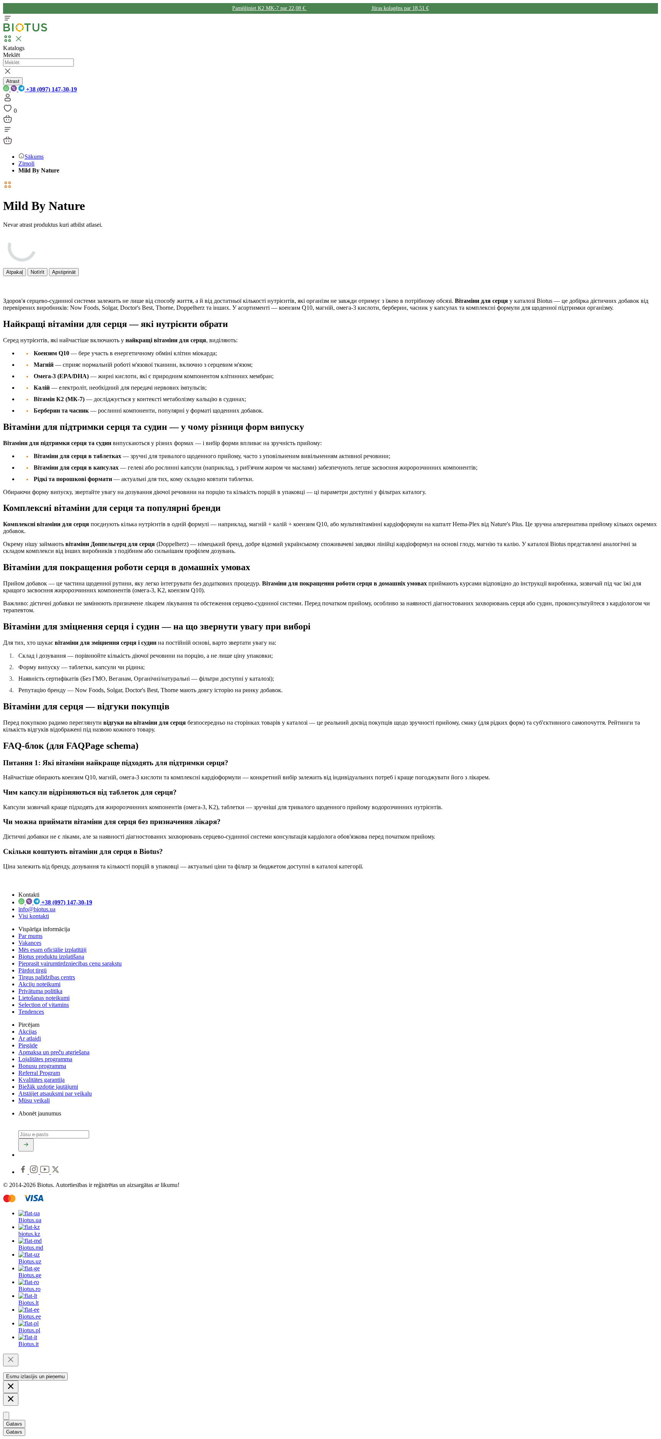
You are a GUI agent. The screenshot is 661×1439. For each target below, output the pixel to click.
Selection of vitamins (43, 1005)
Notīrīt (37, 272)
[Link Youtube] (45, 1172)
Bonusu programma (42, 1066)
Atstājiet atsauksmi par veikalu (55, 1093)
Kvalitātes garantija (41, 1079)
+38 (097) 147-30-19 (50, 89)
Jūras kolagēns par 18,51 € (400, 8)
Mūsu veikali (34, 1100)
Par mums (30, 936)
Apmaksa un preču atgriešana (54, 1052)
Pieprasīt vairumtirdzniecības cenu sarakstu (70, 963)
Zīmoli (26, 163)
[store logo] (25, 30)
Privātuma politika (40, 991)
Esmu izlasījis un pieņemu (35, 1376)
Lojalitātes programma (45, 1059)
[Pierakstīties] (26, 1144)
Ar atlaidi (29, 1038)
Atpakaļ (14, 272)
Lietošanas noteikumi (44, 998)
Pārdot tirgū (32, 970)
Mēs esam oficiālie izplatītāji (52, 949)
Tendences (31, 1011)
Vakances (29, 943)
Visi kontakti (33, 916)
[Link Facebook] (23, 1172)
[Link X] (55, 1172)
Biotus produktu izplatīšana (51, 956)
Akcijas (27, 1031)
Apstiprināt (64, 272)
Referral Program (39, 1073)
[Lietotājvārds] (7, 100)
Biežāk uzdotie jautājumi (48, 1086)
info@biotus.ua (36, 909)
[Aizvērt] (10, 1360)
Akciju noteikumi (39, 984)
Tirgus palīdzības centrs (46, 977)
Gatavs (14, 1424)
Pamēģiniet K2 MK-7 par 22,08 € (269, 8)
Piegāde (27, 1045)
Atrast (13, 81)
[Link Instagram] (34, 1172)
